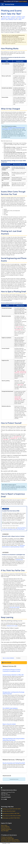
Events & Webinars (5, 826)
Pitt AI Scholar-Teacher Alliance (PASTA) (9, 839)
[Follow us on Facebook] (1, 799)
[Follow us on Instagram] (3, 799)
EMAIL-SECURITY (6, 16)
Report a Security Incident (9, 724)
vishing (19, 19)
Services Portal (9, 4)
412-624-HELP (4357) (14, 607)
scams (15, 19)
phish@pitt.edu (19, 559)
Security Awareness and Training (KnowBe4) (14, 763)
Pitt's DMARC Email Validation (10, 708)
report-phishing (9, 19)
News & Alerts (4, 825)
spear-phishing (11, 18)
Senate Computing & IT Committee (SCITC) (10, 841)
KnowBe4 (19, 16)
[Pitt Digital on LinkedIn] (4, 799)
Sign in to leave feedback (8, 658)
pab (17, 18)
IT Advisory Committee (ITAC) (7, 838)
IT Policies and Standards (6, 837)
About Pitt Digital (4, 830)
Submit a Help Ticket (14, 813)
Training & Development (6, 829)
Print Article (7, 662)
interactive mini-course (12, 625)
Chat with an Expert (10, 811)
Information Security (5, 828)
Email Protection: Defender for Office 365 (13, 675)
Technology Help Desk (7, 806)
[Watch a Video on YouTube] (6, 799)
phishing (13, 16)
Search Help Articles (15, 818)
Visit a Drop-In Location (15, 815)
